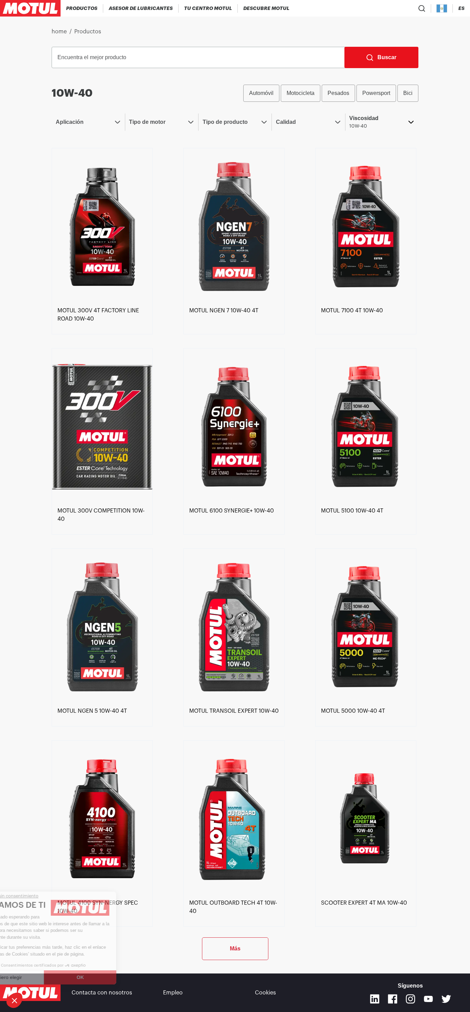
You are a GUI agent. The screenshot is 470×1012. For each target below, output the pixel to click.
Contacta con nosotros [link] (102, 992)
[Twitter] (446, 999)
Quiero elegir (43, 977)
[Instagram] (410, 999)
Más (235, 948)
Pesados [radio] (338, 93)
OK (115, 977)
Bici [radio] (408, 93)
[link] (102, 226)
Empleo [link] (173, 992)
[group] (330, 93)
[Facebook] (392, 999)
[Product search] (422, 8)
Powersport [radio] (376, 93)
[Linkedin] (375, 999)
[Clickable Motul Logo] (30, 8)
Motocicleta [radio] (300, 93)
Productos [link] (87, 31)
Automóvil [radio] (261, 93)
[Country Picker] (442, 8)
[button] (14, 1000)
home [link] (59, 31)
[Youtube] (428, 999)
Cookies (265, 992)
